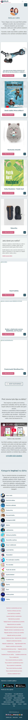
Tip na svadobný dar (14, 657)
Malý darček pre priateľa (14, 619)
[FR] (21, 714)
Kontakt (20, 717)
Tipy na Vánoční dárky (18, 699)
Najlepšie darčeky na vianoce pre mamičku (14, 632)
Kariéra (25, 703)
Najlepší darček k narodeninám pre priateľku (14, 621)
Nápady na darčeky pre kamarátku (14, 646)
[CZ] (6, 714)
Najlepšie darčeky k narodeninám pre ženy (14, 629)
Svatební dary (20, 695)
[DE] (12, 714)
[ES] (20, 714)
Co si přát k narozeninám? (10, 695)
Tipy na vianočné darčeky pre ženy (14, 670)
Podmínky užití (8, 717)
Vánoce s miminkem (7, 697)
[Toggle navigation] (26, 1)
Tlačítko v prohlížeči (20, 701)
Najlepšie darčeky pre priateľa (14, 635)
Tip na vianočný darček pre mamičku (14, 660)
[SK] (8, 714)
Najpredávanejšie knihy (20, 643)
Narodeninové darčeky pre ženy (8, 649)
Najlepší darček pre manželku (14, 624)
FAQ (14, 705)
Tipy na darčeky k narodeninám (14, 665)
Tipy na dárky (8, 699)
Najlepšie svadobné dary (7, 643)
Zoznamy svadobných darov (14, 673)
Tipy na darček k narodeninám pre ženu (14, 662)
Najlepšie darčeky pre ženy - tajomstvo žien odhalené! (14, 638)
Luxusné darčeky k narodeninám (14, 616)
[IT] (18, 714)
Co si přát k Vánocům (18, 693)
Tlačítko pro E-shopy (5, 703)
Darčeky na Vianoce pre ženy (14, 610)
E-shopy (20, 703)
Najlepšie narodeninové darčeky (14, 640)
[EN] (10, 714)
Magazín (14, 703)
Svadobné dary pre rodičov (8, 654)
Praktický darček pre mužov (14, 651)
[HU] (16, 714)
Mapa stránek (15, 717)
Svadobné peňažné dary (21, 654)
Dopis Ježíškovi (8, 693)
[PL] (14, 714)
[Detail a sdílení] (24, 75)
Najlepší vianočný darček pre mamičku (14, 627)
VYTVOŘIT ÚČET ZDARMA (14, 456)
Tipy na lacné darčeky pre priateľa (14, 668)
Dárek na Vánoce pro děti (19, 697)
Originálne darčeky (22, 649)
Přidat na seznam (8, 75)
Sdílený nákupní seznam (9, 701)
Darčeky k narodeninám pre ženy (14, 608)
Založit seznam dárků (7, 255)
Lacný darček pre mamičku (14, 613)
